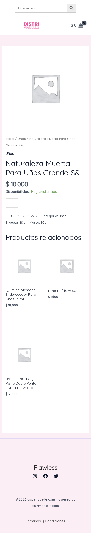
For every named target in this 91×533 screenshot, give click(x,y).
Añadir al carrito (45, 202)
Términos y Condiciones (45, 521)
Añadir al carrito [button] (22, 318)
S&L (22, 222)
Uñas (22, 139)
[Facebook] (45, 476)
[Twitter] (56, 476)
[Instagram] (35, 476)
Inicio (10, 139)
